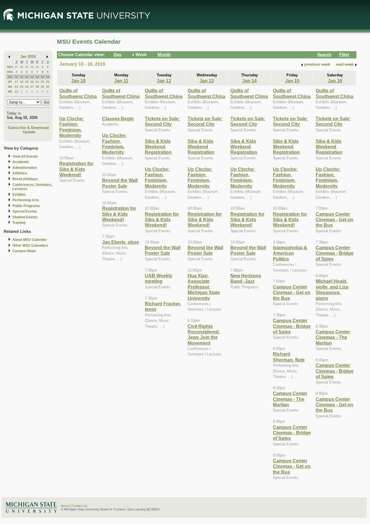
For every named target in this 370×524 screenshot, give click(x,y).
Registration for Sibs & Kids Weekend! (76, 169)
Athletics (19, 173)
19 (27, 81)
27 (16, 67)
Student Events (25, 217)
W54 (10, 71)
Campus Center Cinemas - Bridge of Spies (292, 326)
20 (32, 81)
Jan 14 (249, 80)
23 (47, 81)
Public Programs (26, 206)
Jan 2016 (28, 56)
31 (37, 67)
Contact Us (79, 506)
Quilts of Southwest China (78, 93)
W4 (10, 86)
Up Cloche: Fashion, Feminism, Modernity (71, 127)
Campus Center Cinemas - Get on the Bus (291, 292)
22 (42, 81)
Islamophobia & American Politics (290, 253)
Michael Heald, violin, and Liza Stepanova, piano (332, 289)
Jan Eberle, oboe (120, 242)
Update (29, 132)
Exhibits (19, 195)
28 (21, 67)
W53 (10, 67)
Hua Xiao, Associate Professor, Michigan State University (204, 287)
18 (21, 81)
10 (16, 76)
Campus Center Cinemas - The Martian (290, 399)
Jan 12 (164, 80)
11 (21, 76)
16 (47, 76)
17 (16, 81)
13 (32, 76)
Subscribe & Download (28, 128)
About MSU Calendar (29, 240)
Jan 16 (335, 80)
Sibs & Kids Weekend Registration (158, 147)
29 (27, 67)
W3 (10, 81)
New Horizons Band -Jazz (245, 278)
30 (32, 67)
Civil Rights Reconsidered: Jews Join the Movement (204, 335)
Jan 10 (78, 80)
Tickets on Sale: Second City (162, 121)
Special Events (24, 211)
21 (37, 81)
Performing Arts (25, 200)
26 (27, 86)
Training (18, 223)
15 (42, 76)
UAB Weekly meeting (158, 278)
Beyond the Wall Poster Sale (120, 183)
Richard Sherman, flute (289, 356)
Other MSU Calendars (30, 245)
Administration (24, 168)
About (65, 506)
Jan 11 (121, 80)
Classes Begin (118, 118)
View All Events (25, 156)
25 (21, 86)
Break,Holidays (25, 179)
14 (37, 76)
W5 (10, 91)
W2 (10, 76)
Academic (20, 162)
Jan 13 (206, 80)
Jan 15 (292, 80)
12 (27, 76)
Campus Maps (24, 251)
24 (16, 86)
